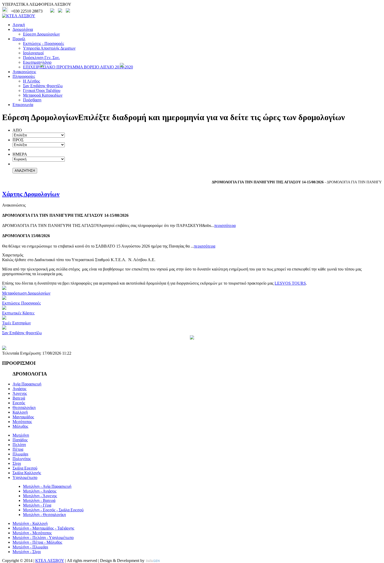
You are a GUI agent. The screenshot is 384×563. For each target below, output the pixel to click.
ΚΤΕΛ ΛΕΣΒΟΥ (49, 560)
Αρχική (19, 24)
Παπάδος (20, 440)
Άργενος (20, 393)
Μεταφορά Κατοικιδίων (42, 95)
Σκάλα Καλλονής (27, 473)
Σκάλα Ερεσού (25, 468)
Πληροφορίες (24, 76)
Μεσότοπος (22, 421)
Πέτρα (18, 449)
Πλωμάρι (20, 454)
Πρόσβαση (32, 100)
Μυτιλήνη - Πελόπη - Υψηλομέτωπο (43, 537)
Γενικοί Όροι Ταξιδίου (41, 90)
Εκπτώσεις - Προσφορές (43, 43)
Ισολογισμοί (33, 53)
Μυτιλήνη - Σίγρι (27, 551)
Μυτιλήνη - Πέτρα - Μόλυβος (37, 542)
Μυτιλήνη (21, 435)
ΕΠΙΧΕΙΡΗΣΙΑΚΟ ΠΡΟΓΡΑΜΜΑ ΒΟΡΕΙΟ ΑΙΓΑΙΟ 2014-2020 (78, 67)
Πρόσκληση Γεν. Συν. (41, 57)
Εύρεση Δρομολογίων (41, 34)
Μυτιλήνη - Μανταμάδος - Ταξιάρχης (43, 528)
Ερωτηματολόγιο (37, 62)
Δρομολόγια (23, 29)
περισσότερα (225, 225)
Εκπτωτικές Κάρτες (18, 313)
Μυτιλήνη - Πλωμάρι (30, 547)
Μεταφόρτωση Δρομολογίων (26, 293)
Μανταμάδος (23, 417)
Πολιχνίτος (22, 458)
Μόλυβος (20, 426)
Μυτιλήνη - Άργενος (40, 496)
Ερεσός (19, 403)
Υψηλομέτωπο (25, 477)
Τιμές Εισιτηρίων (16, 323)
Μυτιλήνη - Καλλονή (30, 523)
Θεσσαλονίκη (24, 407)
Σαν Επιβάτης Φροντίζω (43, 86)
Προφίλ (19, 39)
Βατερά (19, 398)
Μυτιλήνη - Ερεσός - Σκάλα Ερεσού (53, 510)
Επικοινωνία (23, 104)
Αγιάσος (19, 388)
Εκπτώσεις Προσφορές (21, 303)
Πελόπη (19, 444)
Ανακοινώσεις (24, 71)
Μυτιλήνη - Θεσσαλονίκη (44, 514)
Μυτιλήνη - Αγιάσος (39, 491)
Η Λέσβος (31, 81)
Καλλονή (20, 412)
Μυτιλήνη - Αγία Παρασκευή (47, 486)
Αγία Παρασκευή (27, 384)
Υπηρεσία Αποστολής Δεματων (49, 48)
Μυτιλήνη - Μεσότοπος (32, 533)
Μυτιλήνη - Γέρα (37, 505)
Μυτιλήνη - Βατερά (39, 500)
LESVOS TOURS (290, 283)
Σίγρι (17, 463)
